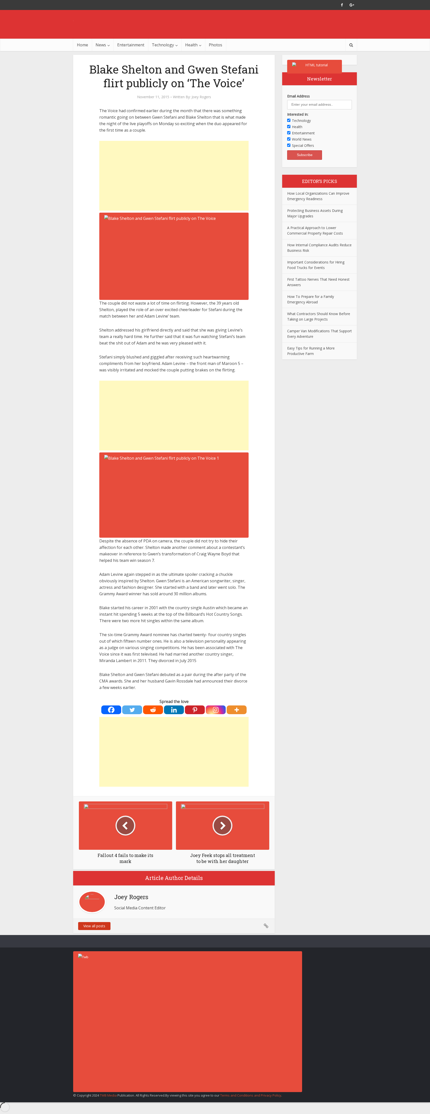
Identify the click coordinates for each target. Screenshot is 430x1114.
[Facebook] (111, 709)
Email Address (298, 96)
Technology (163, 45)
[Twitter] (132, 709)
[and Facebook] (342, 5)
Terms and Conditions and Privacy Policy (250, 1095)
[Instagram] (216, 709)
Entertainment (130, 45)
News (101, 45)
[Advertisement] (174, 176)
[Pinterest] (195, 709)
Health (191, 45)
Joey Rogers (201, 97)
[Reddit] (153, 709)
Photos (215, 45)
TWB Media (108, 1095)
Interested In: (297, 114)
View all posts (94, 926)
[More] (237, 709)
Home (82, 45)
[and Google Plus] (352, 5)
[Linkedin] (174, 709)
